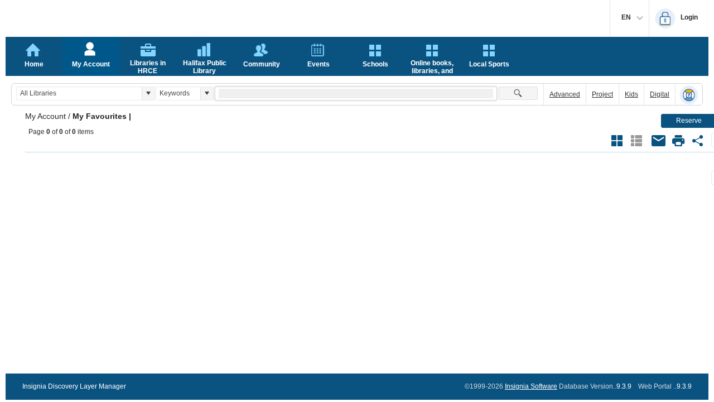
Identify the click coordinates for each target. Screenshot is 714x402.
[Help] (689, 95)
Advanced (564, 94)
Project (602, 94)
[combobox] (79, 93)
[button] (148, 93)
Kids (631, 94)
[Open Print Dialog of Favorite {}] (678, 140)
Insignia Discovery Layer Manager (74, 386)
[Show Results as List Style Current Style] (636, 140)
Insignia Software (531, 386)
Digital (659, 94)
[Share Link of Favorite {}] (697, 140)
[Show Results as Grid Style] (617, 140)
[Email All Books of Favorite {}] (658, 140)
